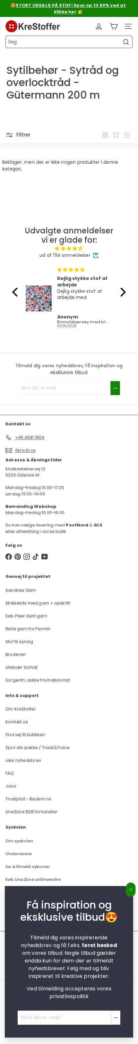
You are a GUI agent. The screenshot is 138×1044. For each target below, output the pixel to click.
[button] (16, 292)
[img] (69, 248)
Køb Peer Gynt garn (26, 616)
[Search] (126, 42)
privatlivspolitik (69, 996)
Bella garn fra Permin (27, 629)
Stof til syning (19, 642)
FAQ (9, 773)
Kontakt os (16, 722)
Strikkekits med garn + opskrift (37, 603)
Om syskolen (19, 841)
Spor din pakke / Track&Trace (37, 747)
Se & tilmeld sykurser (27, 867)
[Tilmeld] (115, 1018)
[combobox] (69, 42)
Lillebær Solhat (21, 667)
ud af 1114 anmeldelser (65, 255)
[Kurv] (113, 26)
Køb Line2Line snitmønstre (33, 879)
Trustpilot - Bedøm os (28, 799)
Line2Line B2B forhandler (31, 812)
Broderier (15, 654)
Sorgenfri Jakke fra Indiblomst (37, 680)
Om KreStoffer (20, 709)
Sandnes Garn (20, 590)
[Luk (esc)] (131, 890)
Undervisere (18, 854)
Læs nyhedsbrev (23, 760)
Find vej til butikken (25, 735)
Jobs (10, 786)
